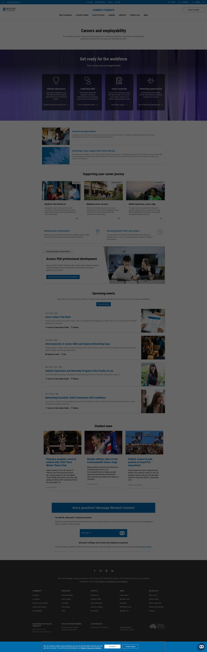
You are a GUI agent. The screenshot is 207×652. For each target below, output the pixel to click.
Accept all (112, 646)
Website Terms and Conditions (91, 648)
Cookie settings (130, 646)
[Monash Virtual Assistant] (201, 646)
